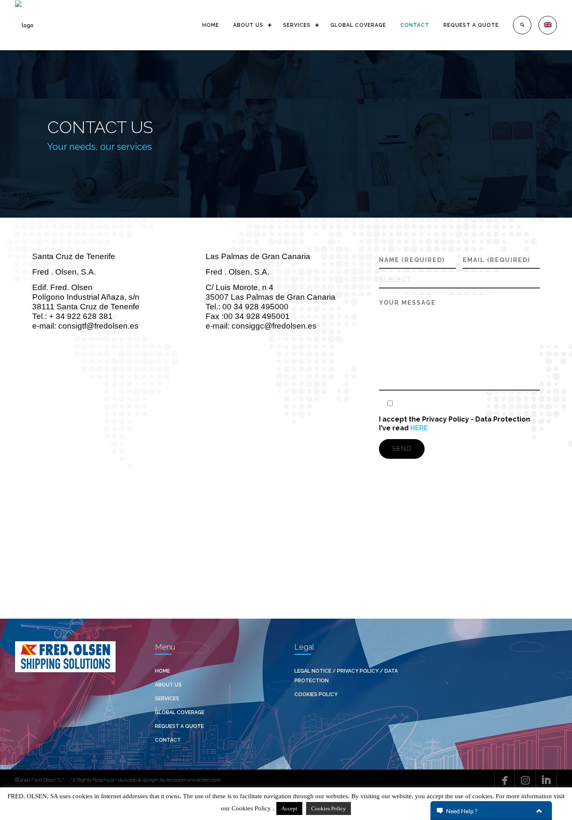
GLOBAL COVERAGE (358, 25)
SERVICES (297, 25)
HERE (419, 428)
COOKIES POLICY (316, 694)
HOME (210, 25)
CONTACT (414, 25)
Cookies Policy (328, 808)
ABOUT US (248, 25)
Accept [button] (289, 808)
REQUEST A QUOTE (471, 25)
